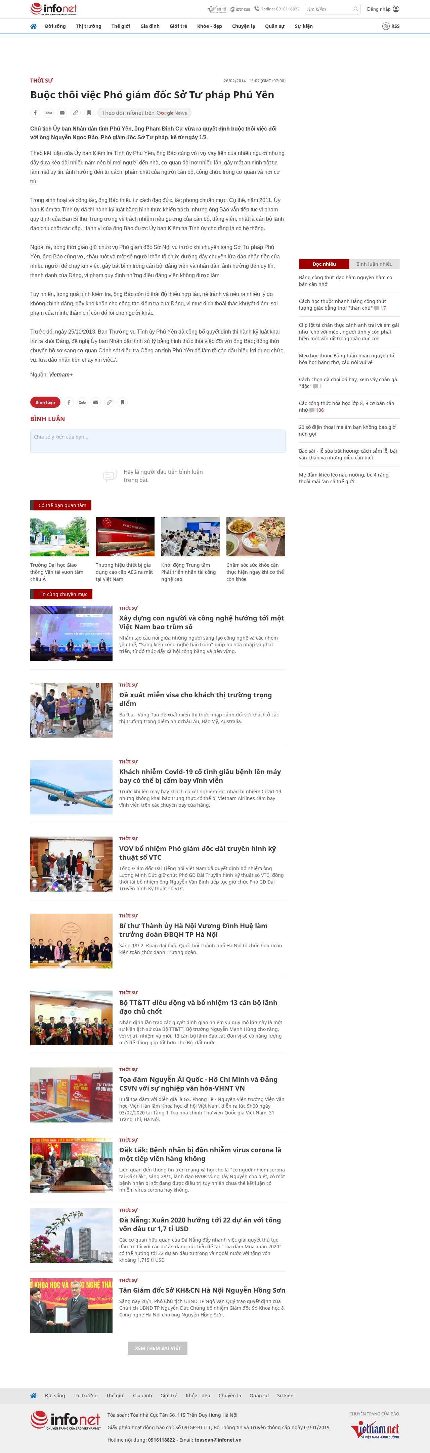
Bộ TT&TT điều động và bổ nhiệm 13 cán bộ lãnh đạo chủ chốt (198, 1007)
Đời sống (55, 26)
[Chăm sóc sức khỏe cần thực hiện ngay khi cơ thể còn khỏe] (255, 536)
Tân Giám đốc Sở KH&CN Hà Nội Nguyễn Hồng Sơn (202, 1290)
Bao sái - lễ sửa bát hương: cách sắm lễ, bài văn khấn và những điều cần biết (348, 454)
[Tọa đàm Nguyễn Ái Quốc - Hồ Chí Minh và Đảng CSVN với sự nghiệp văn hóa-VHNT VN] (71, 1094)
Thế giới (121, 26)
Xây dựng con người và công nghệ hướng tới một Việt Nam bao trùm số (201, 622)
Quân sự (275, 26)
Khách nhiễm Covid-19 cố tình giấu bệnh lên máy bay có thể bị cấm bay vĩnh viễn (200, 776)
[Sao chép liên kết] (76, 113)
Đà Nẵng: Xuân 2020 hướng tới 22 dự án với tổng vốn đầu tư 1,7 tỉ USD (200, 1224)
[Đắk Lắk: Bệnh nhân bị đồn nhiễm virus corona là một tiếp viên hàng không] (71, 1165)
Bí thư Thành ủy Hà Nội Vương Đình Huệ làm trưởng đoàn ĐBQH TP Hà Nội (193, 930)
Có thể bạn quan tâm (62, 505)
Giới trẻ (178, 26)
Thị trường (88, 26)
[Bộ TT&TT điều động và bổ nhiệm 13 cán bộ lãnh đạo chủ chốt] (71, 1018)
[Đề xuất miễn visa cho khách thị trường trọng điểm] (71, 710)
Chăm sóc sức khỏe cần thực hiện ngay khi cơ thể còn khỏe (255, 572)
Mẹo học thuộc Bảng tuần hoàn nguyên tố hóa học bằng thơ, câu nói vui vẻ (346, 358)
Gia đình (150, 26)
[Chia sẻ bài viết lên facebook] (35, 113)
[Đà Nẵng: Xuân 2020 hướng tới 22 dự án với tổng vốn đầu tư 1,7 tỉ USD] (71, 1235)
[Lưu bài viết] (89, 113)
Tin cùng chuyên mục (63, 594)
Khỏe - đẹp (209, 26)
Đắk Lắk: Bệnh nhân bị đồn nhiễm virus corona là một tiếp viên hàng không (200, 1154)
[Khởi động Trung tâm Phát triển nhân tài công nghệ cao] (190, 536)
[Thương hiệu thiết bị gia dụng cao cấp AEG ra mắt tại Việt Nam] (125, 536)
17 (382, 308)
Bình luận (45, 402)
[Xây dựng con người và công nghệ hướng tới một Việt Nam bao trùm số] (71, 633)
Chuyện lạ (243, 26)
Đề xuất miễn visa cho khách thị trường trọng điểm (195, 699)
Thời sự (41, 80)
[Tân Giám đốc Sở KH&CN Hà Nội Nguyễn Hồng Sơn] (71, 1305)
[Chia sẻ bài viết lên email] (62, 113)
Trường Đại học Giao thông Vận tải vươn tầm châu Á (56, 572)
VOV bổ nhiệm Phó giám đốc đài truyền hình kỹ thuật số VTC (197, 853)
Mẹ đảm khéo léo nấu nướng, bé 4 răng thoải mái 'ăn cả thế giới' (344, 478)
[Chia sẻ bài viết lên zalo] (49, 113)
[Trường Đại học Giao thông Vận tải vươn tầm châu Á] (59, 536)
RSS (395, 26)
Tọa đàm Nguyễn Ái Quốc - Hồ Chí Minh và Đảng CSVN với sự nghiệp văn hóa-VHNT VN (198, 1084)
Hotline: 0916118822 (280, 9)
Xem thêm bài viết (158, 1348)
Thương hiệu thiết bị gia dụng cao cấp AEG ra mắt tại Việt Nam (124, 572)
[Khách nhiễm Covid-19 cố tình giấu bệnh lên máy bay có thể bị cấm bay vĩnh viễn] (71, 787)
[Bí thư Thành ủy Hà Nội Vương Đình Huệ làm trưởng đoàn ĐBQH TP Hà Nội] (71, 941)
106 (319, 410)
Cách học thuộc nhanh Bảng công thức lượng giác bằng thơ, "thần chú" (343, 304)
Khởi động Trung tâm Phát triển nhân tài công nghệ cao (188, 572)
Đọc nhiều (324, 264)
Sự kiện (304, 26)
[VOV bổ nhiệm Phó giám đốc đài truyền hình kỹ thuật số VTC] (71, 864)
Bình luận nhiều (374, 264)
